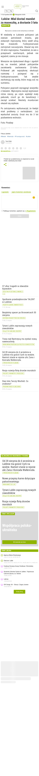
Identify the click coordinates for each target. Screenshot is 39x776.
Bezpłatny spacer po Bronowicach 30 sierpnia (19, 313)
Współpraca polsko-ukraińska (17, 527)
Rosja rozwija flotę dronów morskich (19, 370)
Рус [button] (7, 11)
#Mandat (3, 136)
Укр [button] (11, 11)
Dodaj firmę (19, 592)
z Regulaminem (31, 211)
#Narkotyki (10, 136)
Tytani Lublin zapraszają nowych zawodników (17, 327)
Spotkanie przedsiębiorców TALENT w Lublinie (18, 300)
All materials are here (19, 542)
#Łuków (28, 136)
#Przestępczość (20, 136)
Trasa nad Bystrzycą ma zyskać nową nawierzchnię (19, 340)
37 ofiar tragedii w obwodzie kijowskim (15, 287)
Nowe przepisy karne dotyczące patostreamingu (18, 480)
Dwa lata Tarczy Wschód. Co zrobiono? (15, 382)
